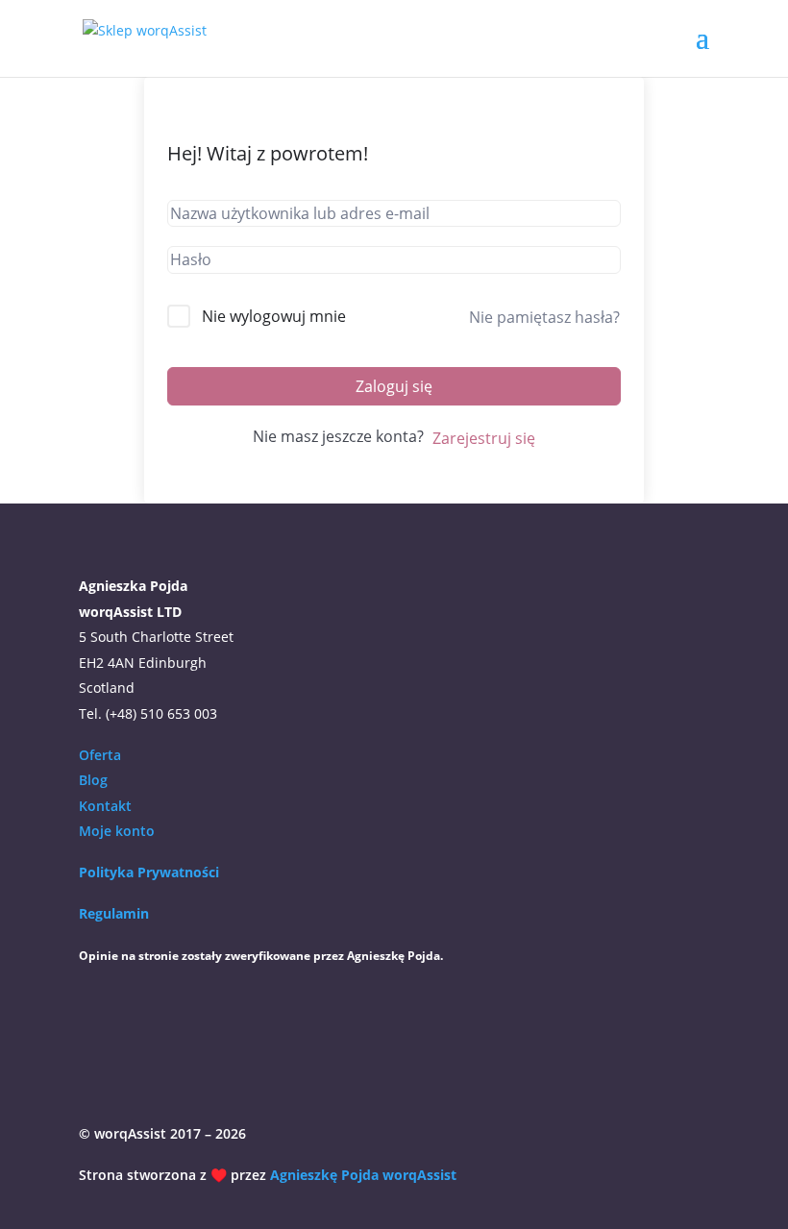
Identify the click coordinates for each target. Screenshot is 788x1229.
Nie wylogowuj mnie (274, 316)
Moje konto (117, 831)
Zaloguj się (394, 386)
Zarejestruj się (483, 438)
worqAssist (419, 1175)
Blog (93, 780)
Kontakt (105, 806)
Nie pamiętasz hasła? (544, 317)
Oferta (100, 755)
